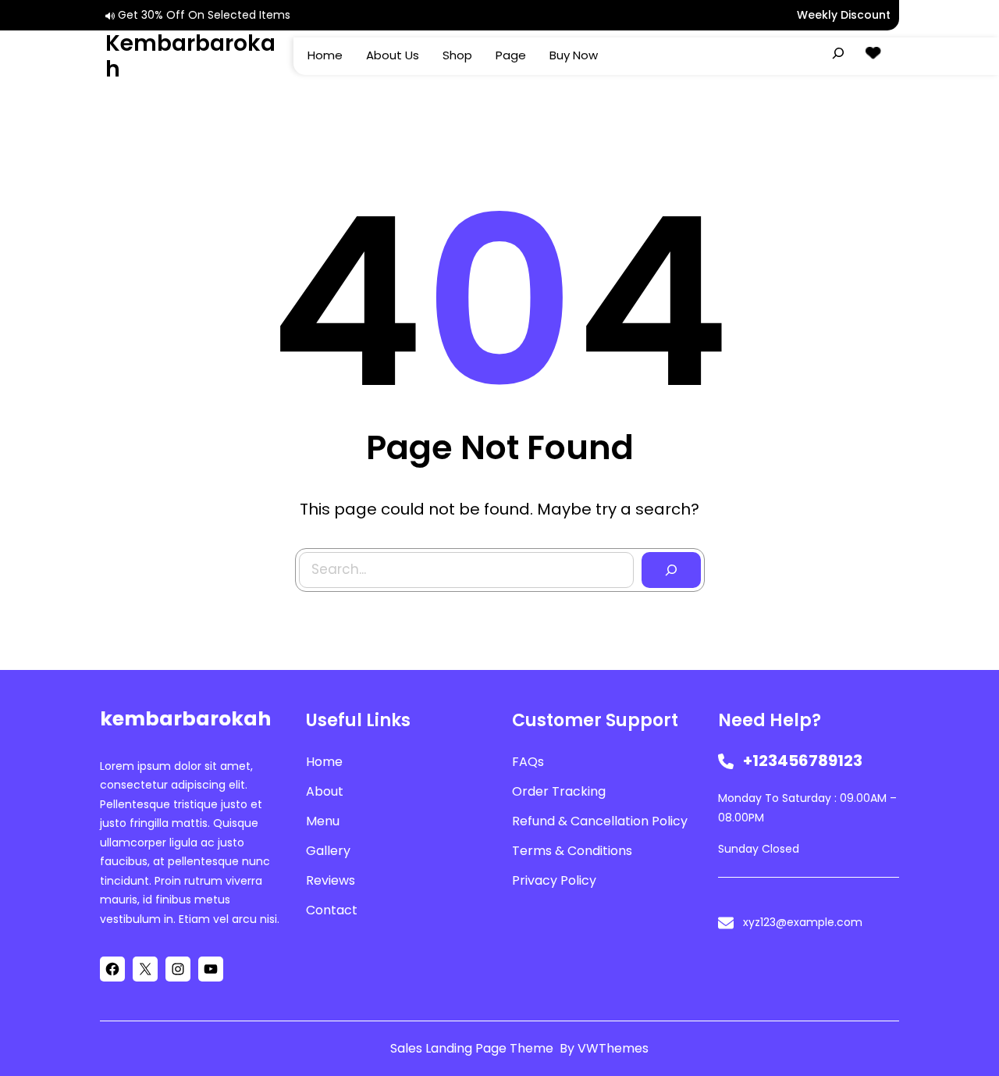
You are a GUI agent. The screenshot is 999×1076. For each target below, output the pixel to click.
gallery (328, 851)
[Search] (671, 570)
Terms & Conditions (572, 851)
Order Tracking (559, 791)
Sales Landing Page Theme (473, 1048)
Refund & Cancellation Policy (600, 821)
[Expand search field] (838, 53)
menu (323, 821)
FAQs (528, 762)
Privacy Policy (554, 880)
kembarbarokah (190, 56)
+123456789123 (802, 760)
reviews (330, 880)
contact (331, 910)
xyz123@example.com (802, 922)
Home (324, 762)
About (324, 791)
